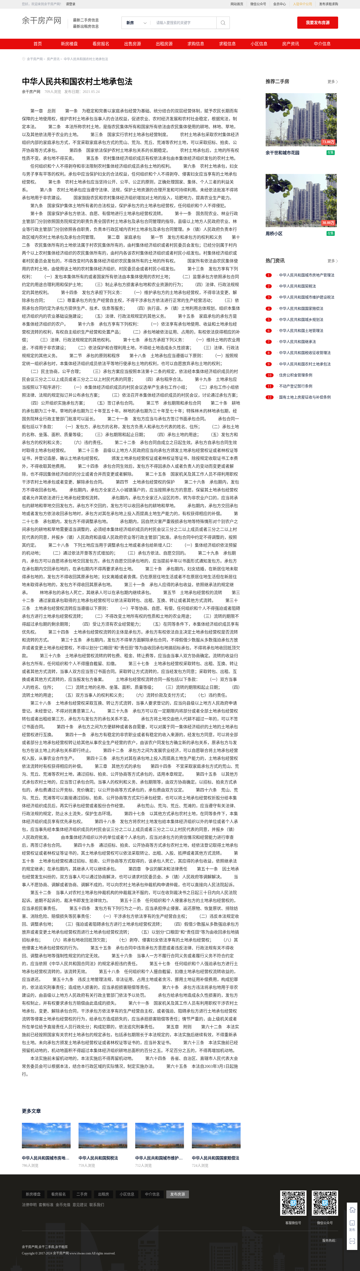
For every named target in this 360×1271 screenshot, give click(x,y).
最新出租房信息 (86, 26)
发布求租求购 (328, 4)
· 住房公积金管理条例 (294, 375)
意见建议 (79, 1205)
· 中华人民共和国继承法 (296, 342)
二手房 (81, 1194)
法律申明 (29, 1205)
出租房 (103, 1194)
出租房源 (164, 44)
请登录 (70, 4)
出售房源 (132, 44)
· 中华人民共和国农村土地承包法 (304, 364)
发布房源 (177, 1194)
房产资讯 (290, 44)
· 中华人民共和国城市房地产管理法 (305, 275)
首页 (37, 44)
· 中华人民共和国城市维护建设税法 (305, 297)
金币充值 (63, 1205)
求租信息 (227, 44)
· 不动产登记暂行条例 (294, 386)
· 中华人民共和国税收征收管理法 (304, 353)
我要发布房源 (318, 23)
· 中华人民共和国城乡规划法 (300, 320)
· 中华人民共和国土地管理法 (300, 331)
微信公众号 (258, 4)
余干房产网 (41, 20)
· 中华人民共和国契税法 (296, 286)
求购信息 (195, 44)
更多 (331, 82)
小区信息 (259, 44)
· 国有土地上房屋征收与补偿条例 (304, 397)
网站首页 (237, 4)
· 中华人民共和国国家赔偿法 (300, 309)
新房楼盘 (69, 44)
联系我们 (96, 1205)
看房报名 (101, 44)
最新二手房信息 (86, 20)
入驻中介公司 (302, 4)
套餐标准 (46, 1205)
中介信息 (322, 44)
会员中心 (279, 4)
